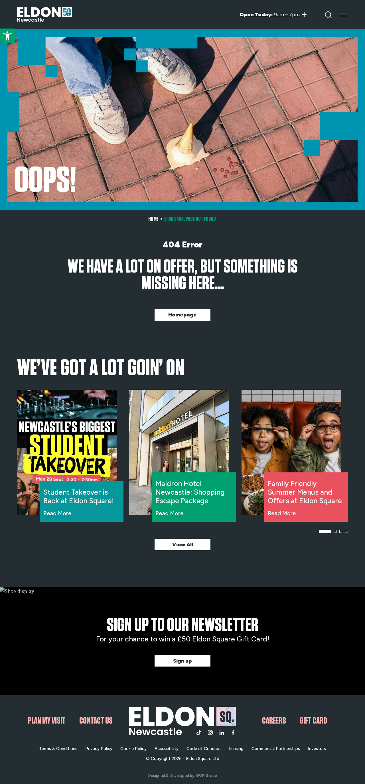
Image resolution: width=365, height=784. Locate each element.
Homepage (182, 315)
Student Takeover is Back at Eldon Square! (78, 496)
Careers (274, 721)
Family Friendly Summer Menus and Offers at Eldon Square (305, 492)
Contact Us (96, 721)
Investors (317, 748)
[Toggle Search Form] (328, 14)
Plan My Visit (47, 721)
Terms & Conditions (58, 748)
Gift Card (313, 721)
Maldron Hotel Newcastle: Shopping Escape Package (190, 492)
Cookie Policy (133, 748)
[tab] (325, 531)
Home (153, 219)
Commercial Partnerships (276, 748)
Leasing (236, 748)
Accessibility (167, 748)
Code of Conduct (203, 748)
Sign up (182, 661)
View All (182, 544)
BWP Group (206, 775)
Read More (57, 513)
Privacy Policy (98, 748)
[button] (7, 36)
